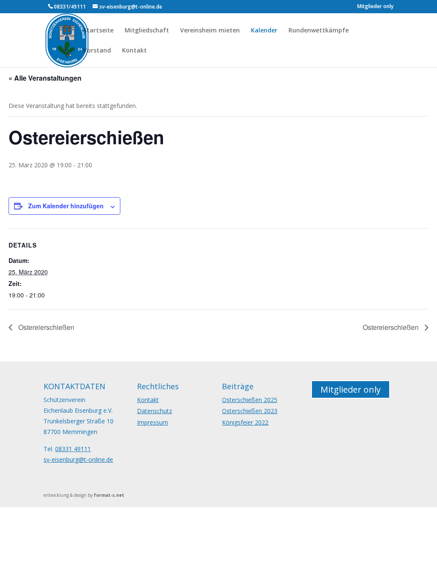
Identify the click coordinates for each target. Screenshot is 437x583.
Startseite (98, 30)
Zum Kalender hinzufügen (66, 205)
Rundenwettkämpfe (318, 30)
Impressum (152, 422)
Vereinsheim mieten (210, 30)
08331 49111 (73, 449)
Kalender (264, 30)
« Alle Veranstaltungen (45, 78)
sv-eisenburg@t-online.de (78, 459)
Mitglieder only (375, 7)
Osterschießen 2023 (249, 411)
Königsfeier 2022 (245, 422)
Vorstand (97, 50)
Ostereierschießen (45, 327)
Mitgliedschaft (147, 30)
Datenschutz (154, 411)
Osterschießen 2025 (249, 400)
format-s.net (109, 495)
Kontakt (134, 50)
